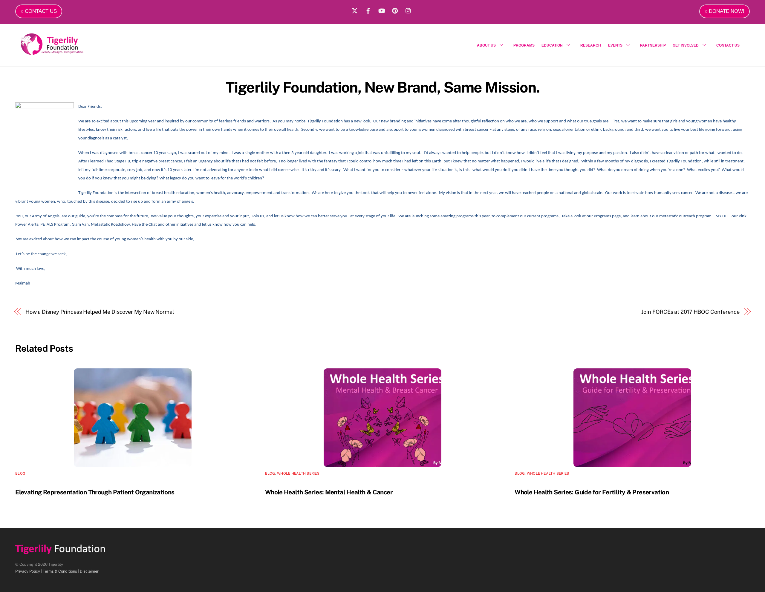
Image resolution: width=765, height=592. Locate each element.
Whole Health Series (298, 473)
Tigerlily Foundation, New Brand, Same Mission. (383, 87)
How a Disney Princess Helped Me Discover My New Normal (99, 312)
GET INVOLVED (686, 45)
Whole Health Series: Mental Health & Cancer (329, 492)
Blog (20, 473)
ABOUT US (486, 45)
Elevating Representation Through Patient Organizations (94, 492)
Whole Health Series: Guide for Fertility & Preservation (592, 492)
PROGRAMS (524, 45)
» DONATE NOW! (724, 11)
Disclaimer (89, 571)
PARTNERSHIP (653, 45)
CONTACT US (728, 45)
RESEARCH (590, 45)
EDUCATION (552, 45)
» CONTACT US (39, 11)
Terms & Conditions (60, 571)
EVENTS (615, 45)
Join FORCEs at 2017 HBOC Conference (690, 312)
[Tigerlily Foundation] (65, 52)
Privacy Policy (27, 571)
